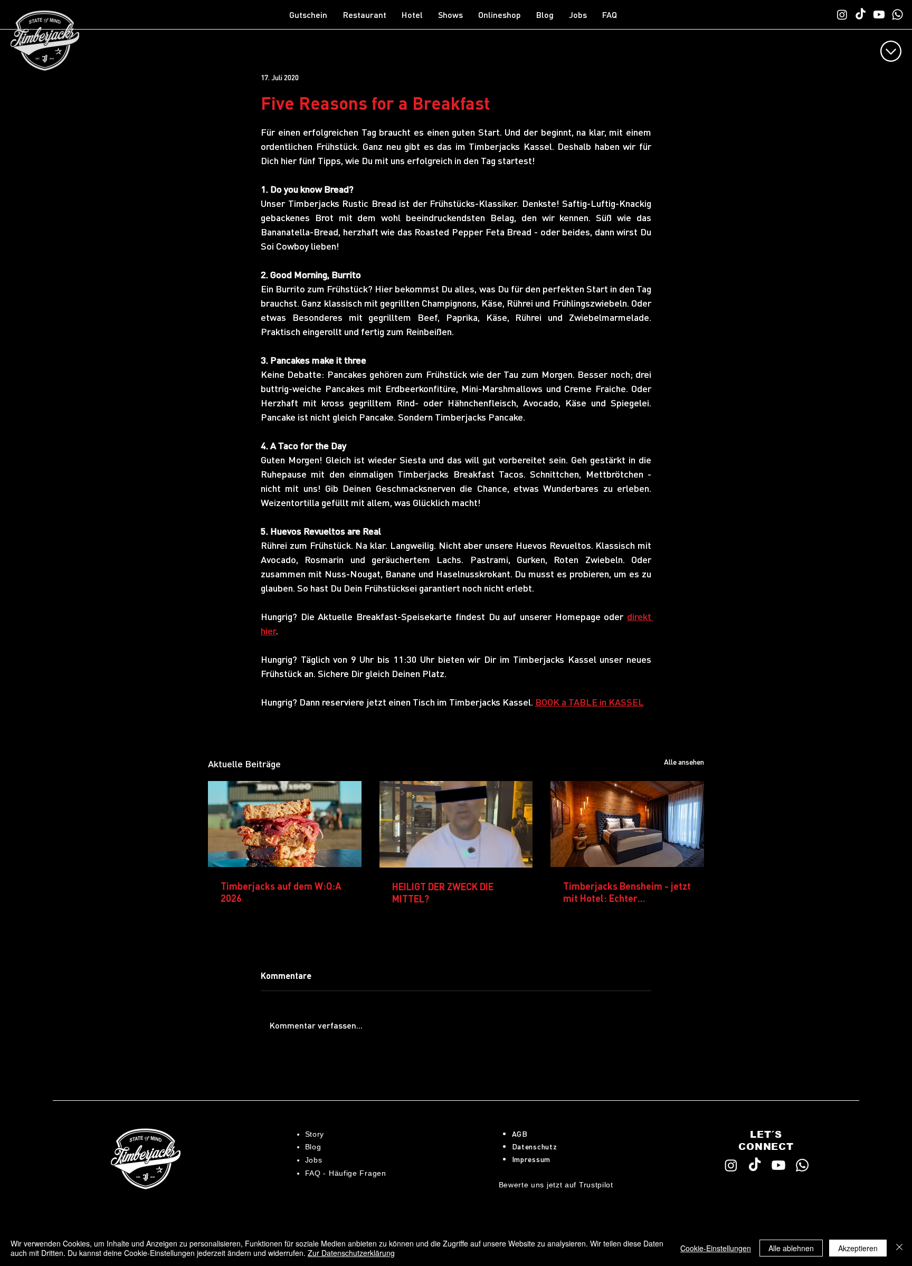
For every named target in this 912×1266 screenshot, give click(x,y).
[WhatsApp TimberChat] (897, 14)
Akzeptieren (858, 1248)
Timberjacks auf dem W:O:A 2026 (281, 892)
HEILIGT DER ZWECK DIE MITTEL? (442, 892)
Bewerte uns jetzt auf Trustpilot (556, 1185)
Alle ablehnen (791, 1248)
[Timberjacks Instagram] (842, 14)
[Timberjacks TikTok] (860, 14)
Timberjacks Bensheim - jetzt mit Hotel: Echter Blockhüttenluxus (627, 892)
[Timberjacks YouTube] (879, 14)
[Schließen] (899, 1248)
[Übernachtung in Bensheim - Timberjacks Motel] (627, 824)
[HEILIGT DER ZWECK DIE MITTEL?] (456, 824)
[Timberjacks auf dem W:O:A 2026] (285, 824)
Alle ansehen (684, 761)
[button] (367, 15)
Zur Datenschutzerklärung (351, 1253)
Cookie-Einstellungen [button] (715, 1248)
